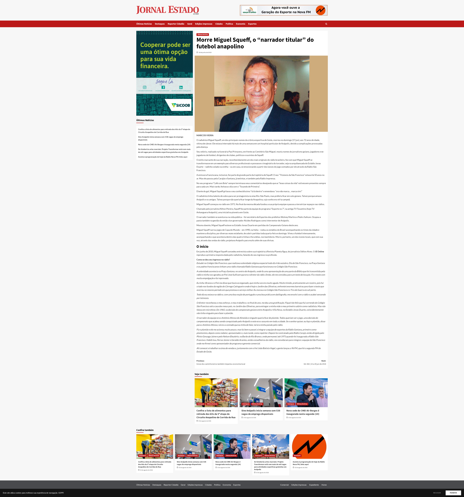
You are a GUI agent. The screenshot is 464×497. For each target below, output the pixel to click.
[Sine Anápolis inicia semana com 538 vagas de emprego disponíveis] (261, 392)
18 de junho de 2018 (205, 52)
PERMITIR (453, 493)
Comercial (284, 485)
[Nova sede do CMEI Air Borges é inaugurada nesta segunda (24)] (306, 392)
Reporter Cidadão (176, 23)
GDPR (61, 493)
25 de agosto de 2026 (204, 421)
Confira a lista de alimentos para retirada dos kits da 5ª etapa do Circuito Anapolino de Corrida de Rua (216, 414)
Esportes (252, 23)
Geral (189, 23)
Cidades (219, 23)
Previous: (220, 362)
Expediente (314, 485)
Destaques (160, 23)
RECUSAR (437, 493)
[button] (326, 24)
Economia (240, 23)
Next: (315, 362)
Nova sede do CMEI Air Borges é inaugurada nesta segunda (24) (302, 412)
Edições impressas (203, 23)
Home (324, 485)
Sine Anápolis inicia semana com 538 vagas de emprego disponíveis (260, 412)
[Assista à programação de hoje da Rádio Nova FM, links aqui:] (309, 446)
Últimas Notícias (144, 23)
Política (229, 23)
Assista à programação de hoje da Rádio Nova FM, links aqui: (163, 157)
